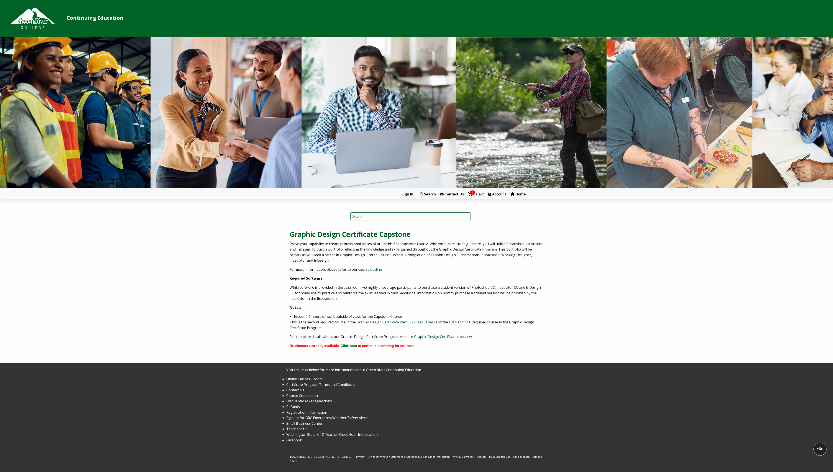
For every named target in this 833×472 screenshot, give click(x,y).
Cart (478, 194)
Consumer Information (436, 456)
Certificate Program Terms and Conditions (320, 384)
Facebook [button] (294, 440)
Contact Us (454, 194)
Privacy (360, 456)
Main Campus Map (499, 456)
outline (376, 269)
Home (520, 194)
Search (429, 194)
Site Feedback (521, 456)
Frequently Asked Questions (309, 401)
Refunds (293, 406)
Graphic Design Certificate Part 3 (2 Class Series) (396, 322)
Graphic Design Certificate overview (443, 336)
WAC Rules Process (463, 456)
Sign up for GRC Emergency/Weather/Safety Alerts (327, 417)
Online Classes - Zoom (304, 379)
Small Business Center (304, 423)
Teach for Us (296, 428)
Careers (481, 456)
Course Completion (302, 395)
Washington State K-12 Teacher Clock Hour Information (332, 434)
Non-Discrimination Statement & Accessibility (393, 456)
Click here (349, 346)
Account (498, 194)
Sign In (407, 194)
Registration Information (306, 412)
